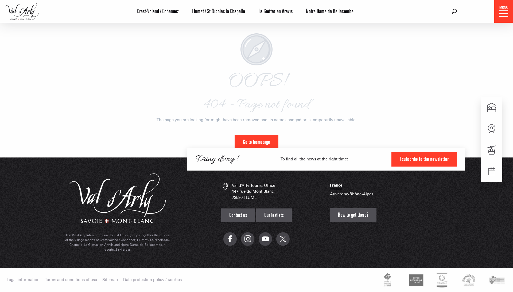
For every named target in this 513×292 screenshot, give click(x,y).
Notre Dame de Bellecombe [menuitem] (329, 11)
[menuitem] (22, 10)
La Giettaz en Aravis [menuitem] (275, 11)
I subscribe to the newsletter (424, 159)
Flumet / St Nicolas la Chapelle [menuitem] (218, 11)
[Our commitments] (415, 280)
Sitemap (110, 280)
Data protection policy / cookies (152, 280)
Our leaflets (274, 215)
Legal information (23, 280)
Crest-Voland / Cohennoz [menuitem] (158, 11)
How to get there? (353, 215)
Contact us (238, 215)
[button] (454, 11)
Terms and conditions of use (71, 280)
